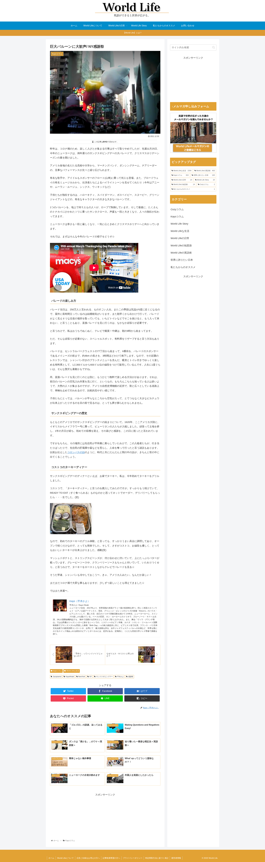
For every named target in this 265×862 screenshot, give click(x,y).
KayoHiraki (70, 677)
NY (90, 677)
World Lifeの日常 (180, 238)
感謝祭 (130, 677)
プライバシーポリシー (132, 858)
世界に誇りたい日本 (182, 260)
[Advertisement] (105, 816)
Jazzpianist (57, 677)
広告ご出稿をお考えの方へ (88, 858)
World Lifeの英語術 (181, 252)
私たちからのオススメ (183, 267)
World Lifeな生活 (72, 671)
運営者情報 (176, 858)
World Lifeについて (65, 858)
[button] (213, 47)
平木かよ (120, 677)
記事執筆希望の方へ (111, 858)
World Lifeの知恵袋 (181, 245)
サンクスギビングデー (104, 677)
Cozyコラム (177, 209)
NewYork (81, 677)
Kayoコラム (57, 671)
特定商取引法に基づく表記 (156, 858)
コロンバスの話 (76, 452)
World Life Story (179, 223)
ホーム (51, 858)
